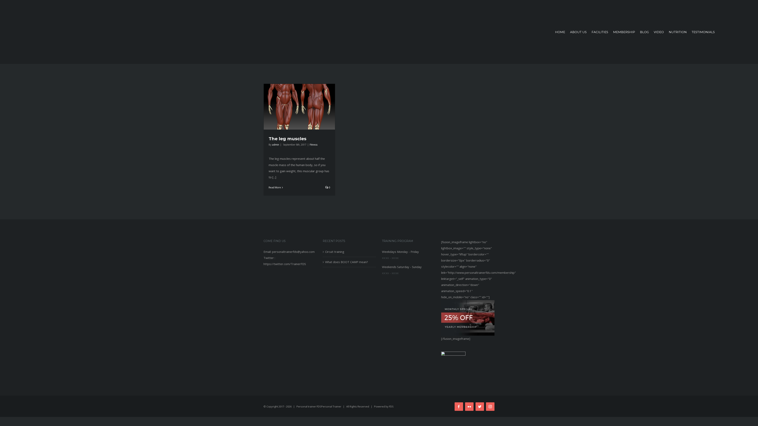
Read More (275, 187)
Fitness (313, 144)
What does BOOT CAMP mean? (346, 262)
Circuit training (334, 252)
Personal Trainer (331, 406)
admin (275, 144)
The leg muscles (287, 138)
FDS (391, 406)
